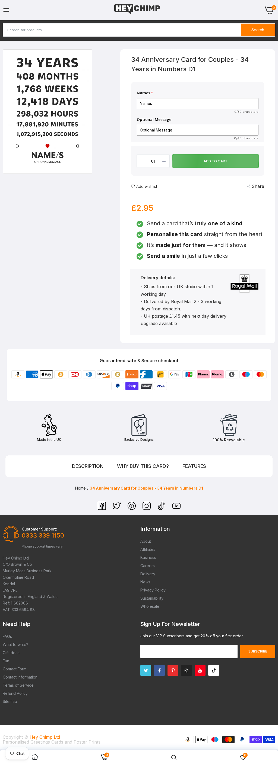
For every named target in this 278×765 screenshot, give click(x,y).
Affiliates (147, 549)
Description (87, 466)
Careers (147, 565)
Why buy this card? (143, 466)
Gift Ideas (11, 652)
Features (194, 466)
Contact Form (14, 669)
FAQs (7, 636)
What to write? (15, 644)
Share (258, 186)
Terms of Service (18, 685)
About (145, 541)
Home (80, 488)
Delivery (147, 573)
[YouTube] (176, 508)
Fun (6, 660)
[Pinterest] (132, 508)
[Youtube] (200, 670)
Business (148, 557)
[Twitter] (117, 508)
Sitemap (10, 701)
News (145, 582)
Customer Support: (39, 529)
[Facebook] (102, 508)
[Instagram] (147, 508)
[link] (34, 757)
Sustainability (151, 598)
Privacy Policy (153, 590)
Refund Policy (15, 693)
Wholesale (149, 606)
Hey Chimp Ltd (45, 737)
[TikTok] (162, 508)
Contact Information (20, 677)
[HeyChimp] (137, 10)
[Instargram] (186, 670)
